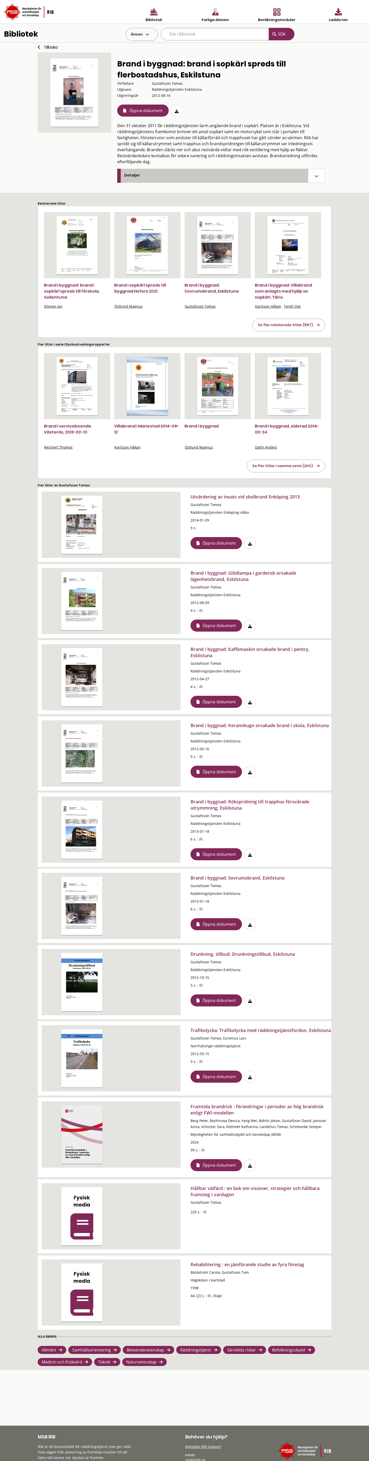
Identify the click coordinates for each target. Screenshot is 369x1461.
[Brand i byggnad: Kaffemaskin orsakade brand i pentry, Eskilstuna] (81, 677)
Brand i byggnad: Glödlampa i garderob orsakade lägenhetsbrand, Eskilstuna (243, 576)
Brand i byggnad (201, 426)
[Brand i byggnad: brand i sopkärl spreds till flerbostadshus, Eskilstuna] (74, 92)
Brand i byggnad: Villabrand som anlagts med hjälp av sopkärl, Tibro (283, 291)
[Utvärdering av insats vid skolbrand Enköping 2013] (81, 525)
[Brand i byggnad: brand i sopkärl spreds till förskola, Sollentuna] (77, 245)
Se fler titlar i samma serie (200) (282, 465)
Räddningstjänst (195, 1350)
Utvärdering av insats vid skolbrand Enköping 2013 (245, 497)
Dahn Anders (266, 447)
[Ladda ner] (177, 111)
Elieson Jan (53, 306)
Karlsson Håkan (268, 306)
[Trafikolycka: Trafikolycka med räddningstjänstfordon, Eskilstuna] (81, 1058)
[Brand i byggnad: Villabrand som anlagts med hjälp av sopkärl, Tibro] (288, 245)
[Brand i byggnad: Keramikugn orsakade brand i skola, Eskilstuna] (81, 753)
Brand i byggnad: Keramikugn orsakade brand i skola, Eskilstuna (260, 725)
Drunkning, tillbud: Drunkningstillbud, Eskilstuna (243, 954)
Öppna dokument (146, 110)
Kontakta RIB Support (203, 1446)
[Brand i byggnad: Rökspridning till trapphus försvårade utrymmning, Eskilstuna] (81, 830)
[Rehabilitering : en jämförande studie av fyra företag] (81, 1292)
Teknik (104, 1362)
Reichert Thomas (58, 447)
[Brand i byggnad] (217, 386)
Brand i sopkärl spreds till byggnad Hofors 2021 (140, 288)
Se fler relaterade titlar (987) (285, 324)
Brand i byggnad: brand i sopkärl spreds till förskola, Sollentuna (72, 291)
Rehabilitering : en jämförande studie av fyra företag (247, 1264)
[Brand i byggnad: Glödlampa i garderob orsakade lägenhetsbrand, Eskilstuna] (81, 601)
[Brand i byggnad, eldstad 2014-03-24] (288, 386)
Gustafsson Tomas (200, 306)
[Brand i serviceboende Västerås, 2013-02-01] (77, 386)
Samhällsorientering (91, 1350)
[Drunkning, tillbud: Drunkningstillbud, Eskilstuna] (81, 982)
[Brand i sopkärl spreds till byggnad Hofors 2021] (147, 245)
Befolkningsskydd (288, 1350)
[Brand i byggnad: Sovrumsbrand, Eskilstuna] (217, 245)
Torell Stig (292, 306)
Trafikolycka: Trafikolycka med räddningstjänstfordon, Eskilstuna (261, 1030)
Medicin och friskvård (62, 1362)
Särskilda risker (241, 1350)
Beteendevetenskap (145, 1350)
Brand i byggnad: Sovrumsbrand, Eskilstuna (211, 288)
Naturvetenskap (141, 1362)
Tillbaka (51, 47)
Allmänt (49, 1350)
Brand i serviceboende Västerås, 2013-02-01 (67, 429)
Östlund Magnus (128, 306)
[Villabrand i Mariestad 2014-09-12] (147, 386)
